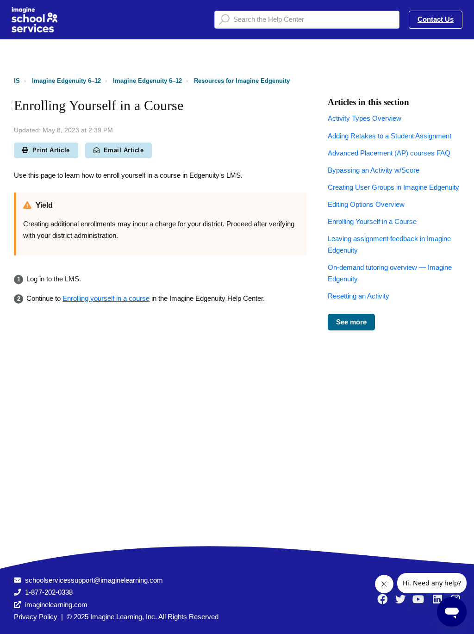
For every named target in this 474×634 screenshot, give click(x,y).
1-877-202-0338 (49, 592)
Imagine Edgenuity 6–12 (66, 80)
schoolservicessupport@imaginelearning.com (94, 580)
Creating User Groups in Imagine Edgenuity (393, 187)
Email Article (124, 150)
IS (17, 80)
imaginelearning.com (56, 605)
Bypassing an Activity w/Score (373, 170)
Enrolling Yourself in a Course (372, 221)
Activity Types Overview (364, 118)
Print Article (51, 150)
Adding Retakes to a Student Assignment (389, 136)
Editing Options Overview (366, 204)
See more (351, 322)
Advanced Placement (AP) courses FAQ (389, 153)
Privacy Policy (35, 617)
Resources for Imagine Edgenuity (242, 80)
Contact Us (436, 19)
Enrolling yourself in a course (106, 298)
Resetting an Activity (358, 296)
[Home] (34, 19)
